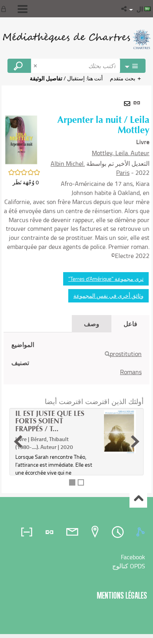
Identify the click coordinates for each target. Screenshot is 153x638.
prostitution (126, 353)
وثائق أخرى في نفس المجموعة (108, 295)
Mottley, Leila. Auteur (120, 152)
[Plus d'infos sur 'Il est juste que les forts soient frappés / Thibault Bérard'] (120, 432)
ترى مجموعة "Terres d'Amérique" (106, 278)
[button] (124, 8)
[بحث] (107, 354)
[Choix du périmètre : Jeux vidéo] (133, 66)
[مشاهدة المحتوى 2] (81, 482)
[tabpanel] (76, 289)
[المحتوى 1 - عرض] (72, 482)
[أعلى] (138, 499)
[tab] (141, 532)
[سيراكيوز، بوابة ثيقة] (76, 39)
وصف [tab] (91, 323)
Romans (131, 371)
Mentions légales (122, 595)
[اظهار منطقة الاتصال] (5, 8)
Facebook (133, 557)
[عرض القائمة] (22, 9)
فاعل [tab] (130, 323)
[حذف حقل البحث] (36, 66)
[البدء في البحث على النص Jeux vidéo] (19, 66)
